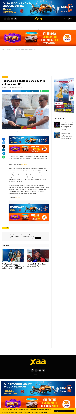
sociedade (24, 164)
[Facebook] (3, 139)
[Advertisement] (38, 62)
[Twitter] (3, 142)
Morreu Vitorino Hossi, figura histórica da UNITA (36, 265)
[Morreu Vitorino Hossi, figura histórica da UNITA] (38, 255)
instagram (17, 197)
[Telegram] (3, 153)
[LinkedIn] (3, 149)
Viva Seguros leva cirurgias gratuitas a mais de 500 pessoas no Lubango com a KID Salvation (13, 266)
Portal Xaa (40, 374)
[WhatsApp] (3, 157)
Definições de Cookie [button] (59, 411)
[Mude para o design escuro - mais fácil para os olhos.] (54, 18)
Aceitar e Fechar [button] (69, 411)
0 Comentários (18, 87)
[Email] (3, 146)
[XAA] (38, 19)
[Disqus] (25, 291)
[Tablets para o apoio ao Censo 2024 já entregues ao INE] (25, 111)
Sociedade (5, 77)
